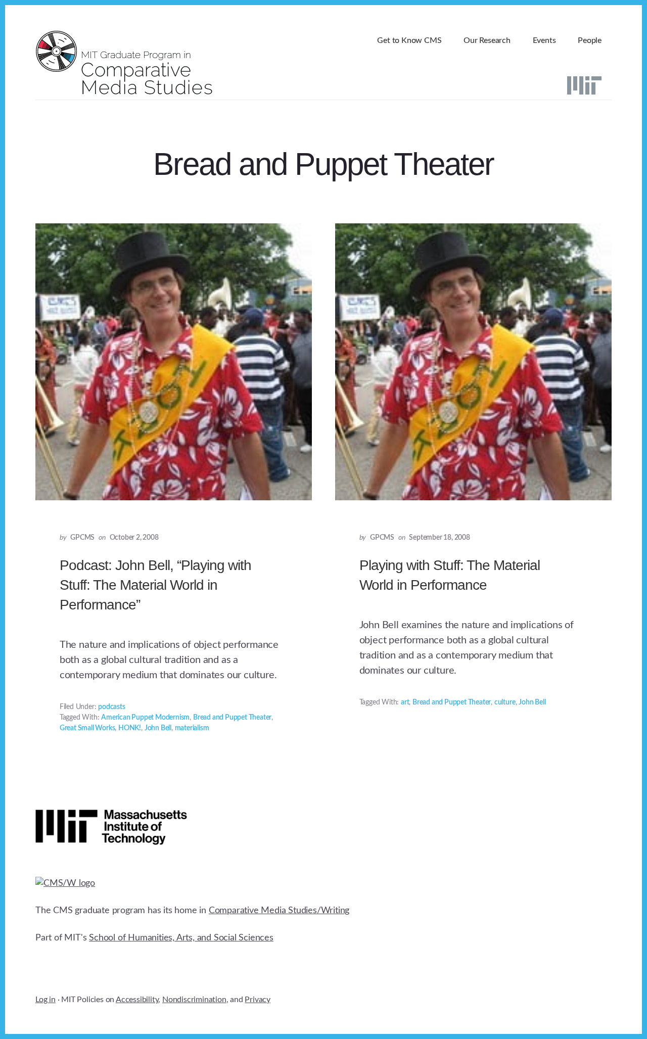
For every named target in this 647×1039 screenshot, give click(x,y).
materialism (192, 728)
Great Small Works (87, 728)
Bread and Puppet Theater (232, 717)
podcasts (111, 707)
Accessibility (137, 1000)
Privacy (257, 1000)
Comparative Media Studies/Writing (279, 910)
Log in (45, 1000)
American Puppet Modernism (145, 717)
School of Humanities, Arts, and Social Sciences (181, 937)
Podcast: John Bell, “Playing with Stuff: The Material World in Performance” (155, 584)
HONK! (129, 728)
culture (505, 702)
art (405, 702)
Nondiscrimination (194, 1000)
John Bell (158, 728)
